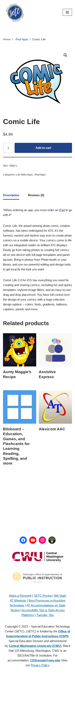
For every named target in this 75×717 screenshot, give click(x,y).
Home (7, 39)
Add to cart (43, 147)
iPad (62, 210)
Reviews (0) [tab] (36, 195)
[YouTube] (32, 540)
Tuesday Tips (45, 615)
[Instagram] (42, 540)
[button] (65, 55)
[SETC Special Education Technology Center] (15, 12)
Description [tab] (11, 195)
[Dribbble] (52, 540)
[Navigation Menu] (67, 12)
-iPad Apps (21, 39)
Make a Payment (20, 595)
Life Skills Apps (24, 174)
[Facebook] (23, 540)
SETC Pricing (43, 595)
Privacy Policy (40, 665)
